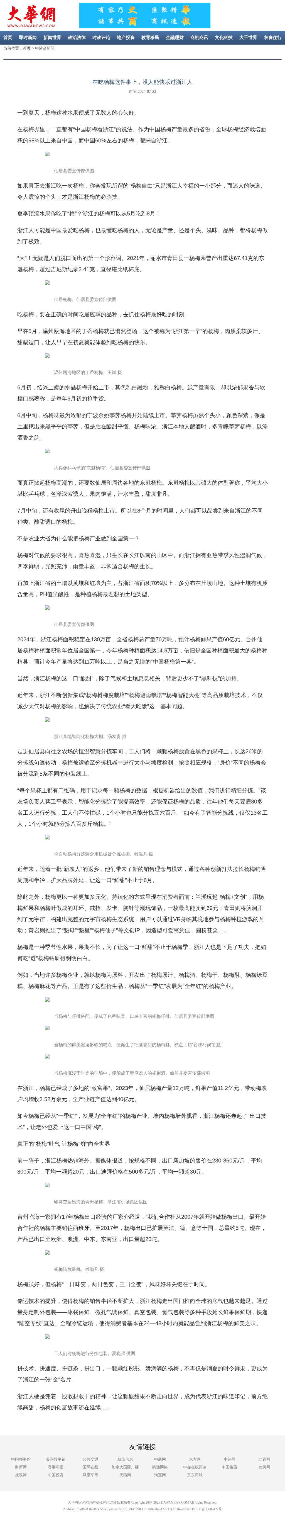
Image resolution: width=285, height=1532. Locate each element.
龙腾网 (264, 1467)
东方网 (195, 1459)
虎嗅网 (21, 1475)
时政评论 (101, 37)
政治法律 (77, 37)
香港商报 (55, 1467)
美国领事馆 (55, 1459)
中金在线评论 (195, 1467)
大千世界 (248, 37)
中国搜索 (229, 1467)
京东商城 (195, 1475)
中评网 (229, 1459)
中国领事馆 (21, 1459)
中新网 (160, 1459)
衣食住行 (273, 37)
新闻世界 (52, 37)
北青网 (264, 1459)
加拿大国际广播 (125, 1467)
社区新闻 (155, 51)
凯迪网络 (160, 1467)
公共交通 (90, 1459)
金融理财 (175, 37)
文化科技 (224, 37)
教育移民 (150, 37)
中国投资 (55, 1475)
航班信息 (125, 1459)
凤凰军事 (90, 1475)
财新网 (21, 1467)
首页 (7, 37)
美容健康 (130, 51)
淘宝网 (160, 1475)
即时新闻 (28, 37)
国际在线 (90, 1467)
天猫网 (125, 1475)
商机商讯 (199, 37)
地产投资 (126, 37)
